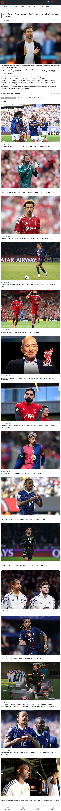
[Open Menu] (58, 2)
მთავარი (3, 10)
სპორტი (10, 10)
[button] (6, 6)
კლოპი (20, 97)
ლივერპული (28, 97)
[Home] (2, 2)
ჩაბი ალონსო (37, 97)
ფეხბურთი (12, 97)
